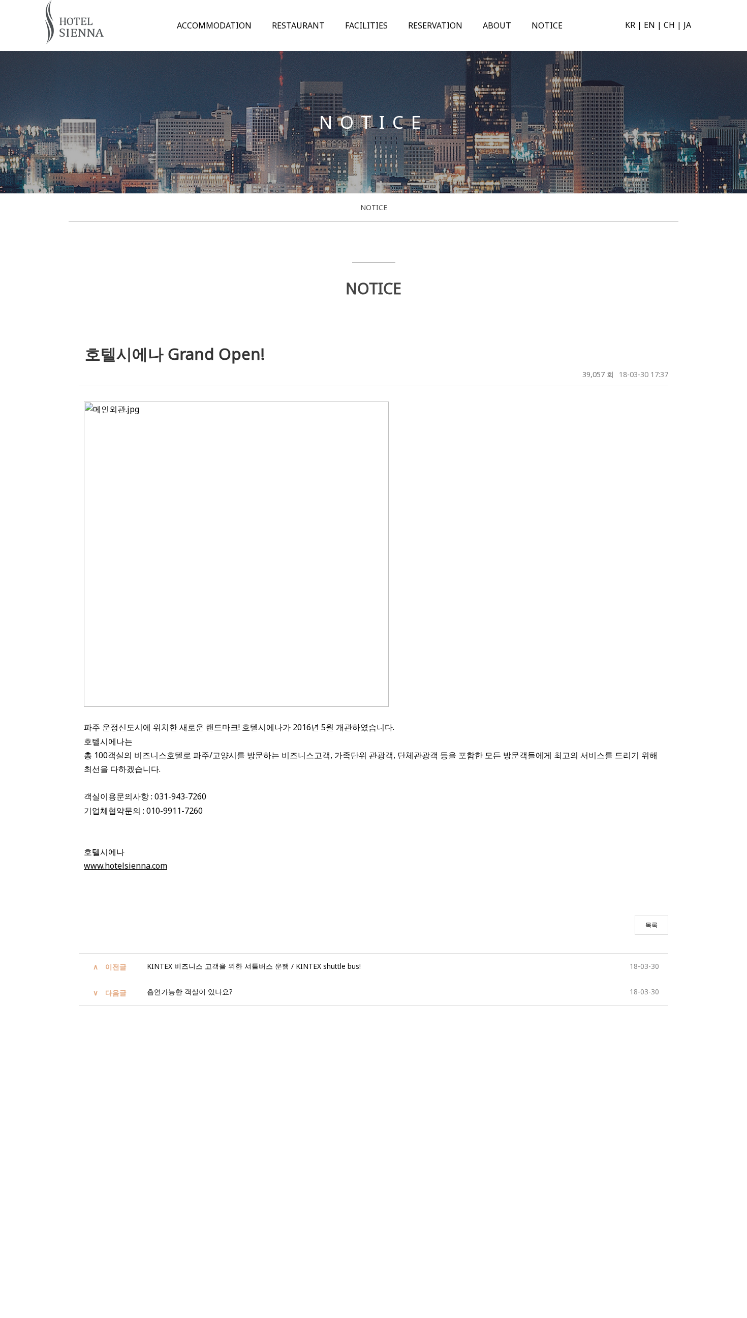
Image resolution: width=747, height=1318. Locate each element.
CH (669, 25)
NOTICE (547, 25)
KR (630, 25)
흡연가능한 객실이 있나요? (190, 991)
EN (649, 25)
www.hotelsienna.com (125, 865)
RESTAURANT (298, 25)
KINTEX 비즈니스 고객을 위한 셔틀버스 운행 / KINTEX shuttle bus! (254, 966)
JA (687, 25)
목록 (651, 925)
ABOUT (497, 25)
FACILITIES (366, 25)
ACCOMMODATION (214, 25)
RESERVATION (435, 25)
